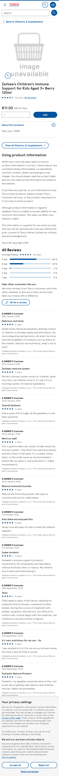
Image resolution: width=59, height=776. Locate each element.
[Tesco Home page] (14, 4)
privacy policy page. (11, 717)
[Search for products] (54, 13)
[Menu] (5, 5)
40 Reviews (30, 97)
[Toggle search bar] (45, 5)
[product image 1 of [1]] (29, 54)
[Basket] (53, 5)
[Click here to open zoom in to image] (8, 76)
